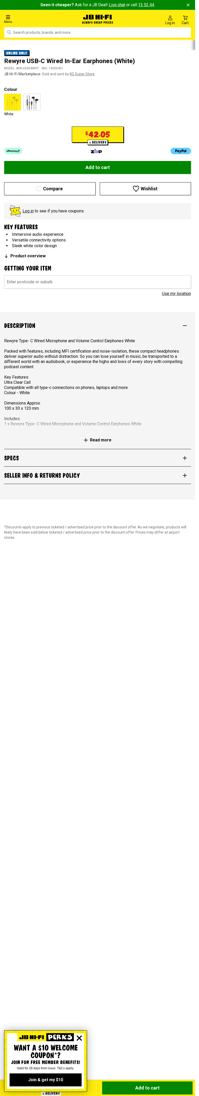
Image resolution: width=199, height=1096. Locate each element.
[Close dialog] (79, 1038)
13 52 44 (146, 4)
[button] (33, 19)
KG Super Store (82, 73)
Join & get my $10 (45, 1079)
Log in (28, 209)
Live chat (117, 4)
